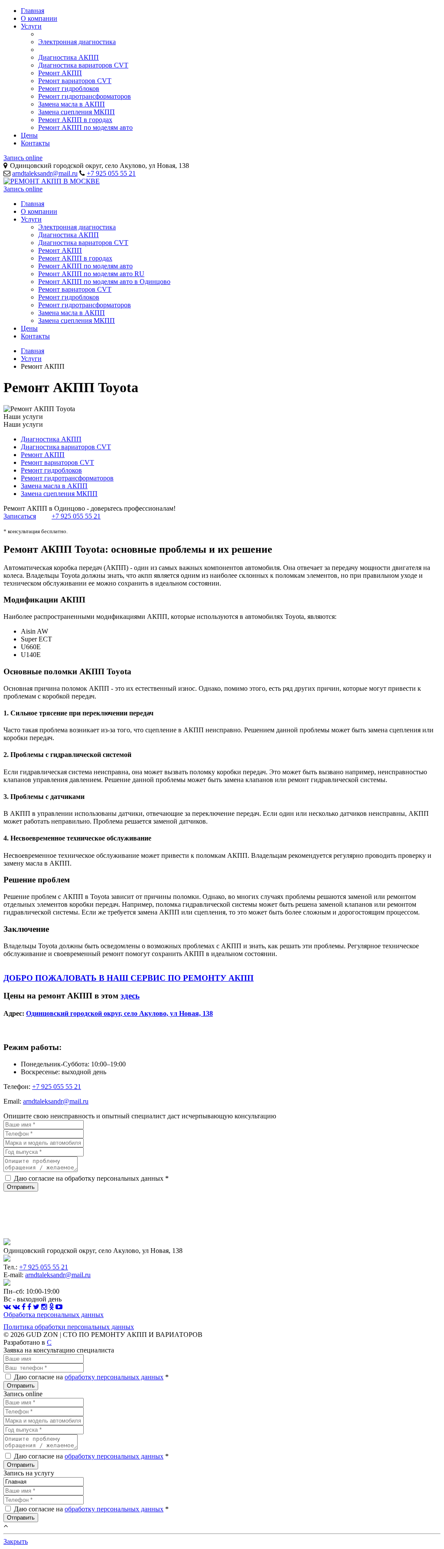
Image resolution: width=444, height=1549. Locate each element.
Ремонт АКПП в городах (75, 119)
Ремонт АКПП (60, 73)
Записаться (19, 516)
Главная (32, 10)
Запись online (22, 157)
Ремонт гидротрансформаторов (84, 96)
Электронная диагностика (77, 41)
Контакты (35, 143)
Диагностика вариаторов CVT (83, 65)
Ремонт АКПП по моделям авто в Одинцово (104, 281)
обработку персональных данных (114, 1377)
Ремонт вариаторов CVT (74, 80)
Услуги (31, 26)
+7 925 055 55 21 (111, 173)
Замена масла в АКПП (71, 104)
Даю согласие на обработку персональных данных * (91, 1178)
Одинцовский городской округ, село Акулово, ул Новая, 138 (119, 1013)
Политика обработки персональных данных (68, 1326)
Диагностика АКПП (68, 57)
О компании (39, 18)
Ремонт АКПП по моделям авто (85, 127)
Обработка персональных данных (53, 1314)
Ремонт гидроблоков (68, 88)
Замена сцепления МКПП (76, 112)
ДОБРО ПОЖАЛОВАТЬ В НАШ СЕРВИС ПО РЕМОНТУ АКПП (128, 977)
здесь (130, 995)
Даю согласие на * (91, 1377)
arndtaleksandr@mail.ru (45, 173)
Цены (29, 135)
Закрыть (15, 1541)
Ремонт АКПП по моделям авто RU (91, 273)
